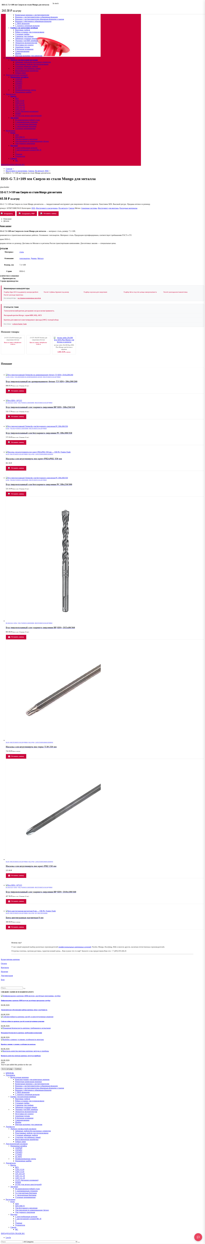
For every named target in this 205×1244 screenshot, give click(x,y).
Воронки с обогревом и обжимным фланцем (33, 21)
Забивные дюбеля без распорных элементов (33, 62)
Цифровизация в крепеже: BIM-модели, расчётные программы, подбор (25, 1000)
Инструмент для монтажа (108, 208)
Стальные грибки (22, 34)
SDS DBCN (20, 137)
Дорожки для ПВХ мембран (26, 41)
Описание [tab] (7, 219)
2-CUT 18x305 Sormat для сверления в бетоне (38, 339)
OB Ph (7, 454)
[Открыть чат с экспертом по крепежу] (198, 1237)
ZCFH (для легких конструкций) (28, 116)
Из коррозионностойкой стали (27, 120)
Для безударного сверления (26, 139)
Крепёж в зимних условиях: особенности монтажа (18, 1044)
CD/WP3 (18, 83)
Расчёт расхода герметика (13, 295)
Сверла (13, 158)
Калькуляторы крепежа (10, 959)
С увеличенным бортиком (25, 126)
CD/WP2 (18, 81)
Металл (40, 258)
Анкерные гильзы (22, 47)
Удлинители (20, 156)
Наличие (4, 972)
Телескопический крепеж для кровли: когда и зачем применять (29, 311)
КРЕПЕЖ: (10, 1073)
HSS (33, 208)
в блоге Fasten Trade (20, 324)
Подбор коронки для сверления (95, 292)
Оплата (4, 963)
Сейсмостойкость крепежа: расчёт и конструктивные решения (22, 1021)
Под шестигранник (41, 913)
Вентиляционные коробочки (26, 71)
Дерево (34, 258)
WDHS (18, 113)
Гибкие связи (20, 73)
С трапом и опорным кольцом (27, 26)
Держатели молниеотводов (26, 43)
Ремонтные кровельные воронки (28, 1082)
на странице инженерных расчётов (29, 298)
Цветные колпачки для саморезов (28, 56)
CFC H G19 (20, 105)
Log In (8, 1238)
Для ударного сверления (25, 143)
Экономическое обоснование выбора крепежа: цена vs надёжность (24, 1010)
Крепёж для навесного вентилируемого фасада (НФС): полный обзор (31, 320)
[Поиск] (79, 1242)
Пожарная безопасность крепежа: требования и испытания (21, 1033)
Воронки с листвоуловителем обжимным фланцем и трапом (39, 19)
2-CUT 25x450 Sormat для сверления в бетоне (12, 339)
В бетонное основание (24, 49)
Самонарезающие (22, 51)
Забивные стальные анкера (26, 38)
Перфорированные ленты (25, 90)
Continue (18, 1069)
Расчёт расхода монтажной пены (175, 292)
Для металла (11, 94)
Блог (3, 980)
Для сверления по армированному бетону (32, 141)
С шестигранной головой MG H (28, 150)
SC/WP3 (18, 88)
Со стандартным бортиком (26, 124)
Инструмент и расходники (47, 208)
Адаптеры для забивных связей (28, 68)
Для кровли (10, 1075)
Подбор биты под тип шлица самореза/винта (140, 292)
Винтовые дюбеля (22, 30)
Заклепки (14, 118)
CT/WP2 (18, 86)
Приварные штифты (19, 77)
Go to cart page (7, 1069)
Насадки (14, 146)
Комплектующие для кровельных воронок (32, 1079)
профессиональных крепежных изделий (74, 947)
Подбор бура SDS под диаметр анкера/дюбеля (21, 292)
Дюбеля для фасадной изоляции (24, 60)
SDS (17, 135)
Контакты (5, 967)
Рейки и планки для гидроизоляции (29, 32)
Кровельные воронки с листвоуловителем (32, 15)
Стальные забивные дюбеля (26, 66)
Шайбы (18, 53)
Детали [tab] (6, 221)
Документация (7, 976)
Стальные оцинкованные (25, 128)
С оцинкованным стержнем (26, 122)
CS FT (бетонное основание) (26, 111)
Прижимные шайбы (23, 92)
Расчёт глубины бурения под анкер (56, 292)
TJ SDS (8, 377)
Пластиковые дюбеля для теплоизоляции (31, 64)
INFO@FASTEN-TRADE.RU (13, 165)
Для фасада (10, 58)
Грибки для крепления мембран (24, 28)
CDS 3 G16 (19, 101)
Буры (12, 133)
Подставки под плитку (24, 45)
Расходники (10, 131)
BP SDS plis (9, 402)
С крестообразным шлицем (26, 148)
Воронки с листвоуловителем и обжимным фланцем (36, 17)
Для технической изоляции (17, 75)
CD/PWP (18, 79)
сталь (21, 252)
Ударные (18, 154)
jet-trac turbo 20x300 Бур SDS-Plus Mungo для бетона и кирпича (64, 347)
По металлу (63, 208)
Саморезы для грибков (24, 36)
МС (16, 161)
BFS (17, 98)
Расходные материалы (128, 208)
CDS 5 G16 (19, 103)
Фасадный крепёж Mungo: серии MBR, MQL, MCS (23, 315)
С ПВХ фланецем (22, 23)
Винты (13, 96)
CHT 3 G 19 (20, 107)
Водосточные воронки (19, 1077)
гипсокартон (24, 258)
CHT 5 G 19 (20, 109)
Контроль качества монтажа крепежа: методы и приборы (21, 1056)
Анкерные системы (89, 208)
